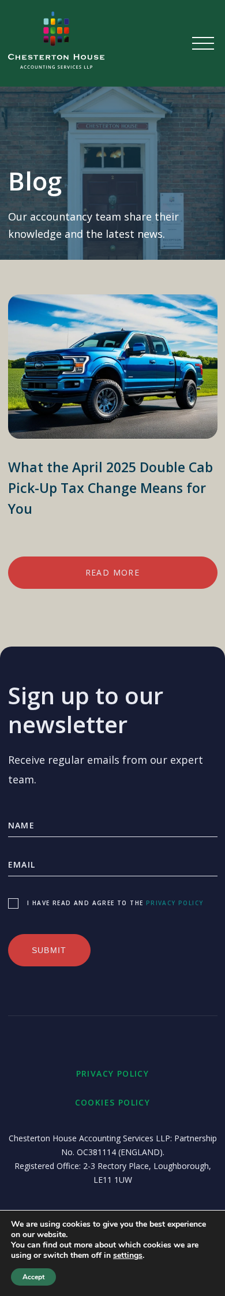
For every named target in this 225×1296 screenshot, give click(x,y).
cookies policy (113, 1102)
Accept (33, 1277)
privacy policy (175, 903)
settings (127, 1255)
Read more (112, 572)
